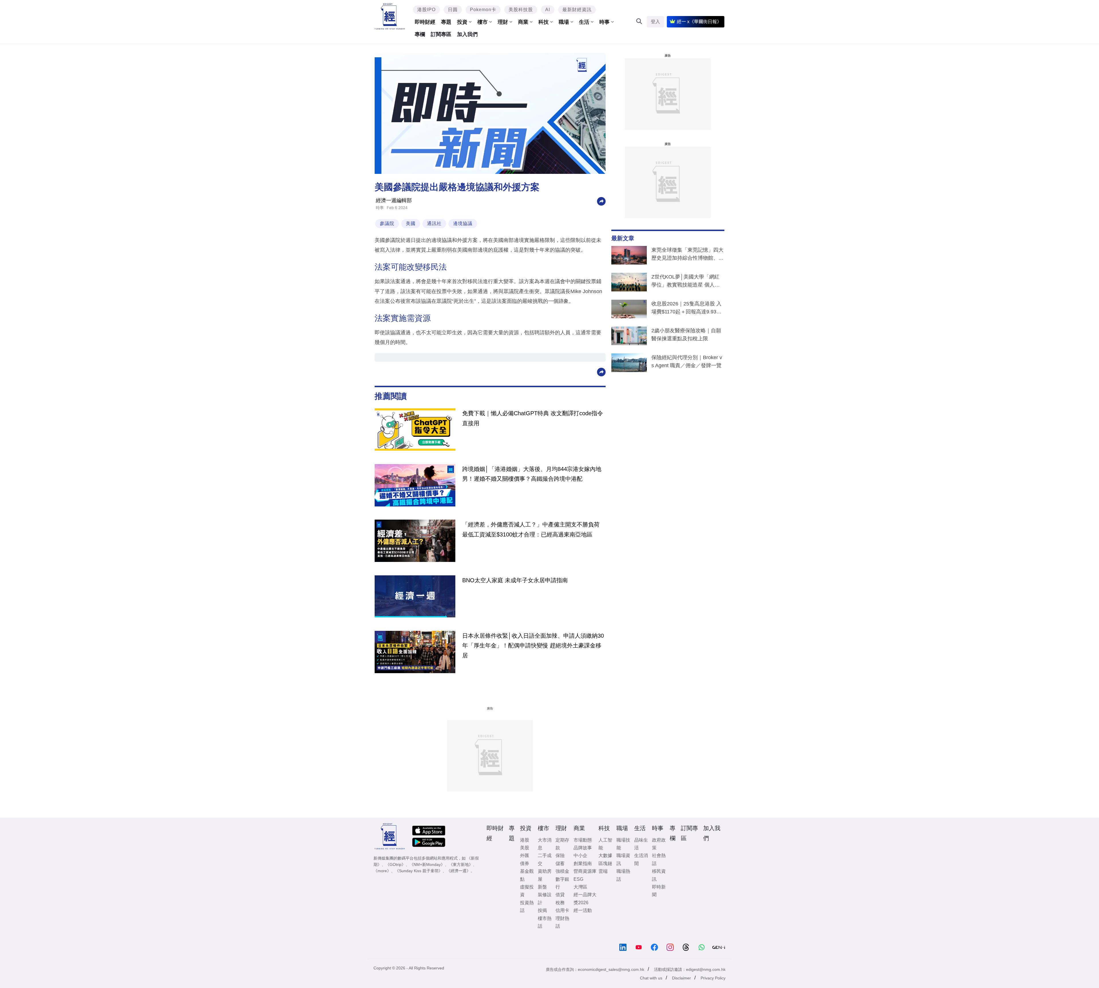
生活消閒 (641, 859)
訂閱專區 (441, 34)
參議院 (387, 223)
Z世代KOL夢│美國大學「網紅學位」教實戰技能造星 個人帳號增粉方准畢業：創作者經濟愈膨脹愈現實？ (687, 282)
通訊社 (434, 223)
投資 (462, 22)
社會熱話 (659, 859)
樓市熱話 (545, 922)
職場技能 (623, 844)
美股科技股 (521, 9)
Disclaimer (681, 978)
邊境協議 (463, 223)
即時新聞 (659, 890)
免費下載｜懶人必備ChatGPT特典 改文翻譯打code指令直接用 (532, 418)
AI (547, 9)
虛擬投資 (527, 890)
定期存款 (562, 844)
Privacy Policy (713, 978)
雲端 (603, 871)
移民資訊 (659, 875)
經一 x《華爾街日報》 (699, 21)
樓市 (482, 22)
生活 (584, 22)
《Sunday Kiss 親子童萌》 (418, 870)
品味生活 (641, 844)
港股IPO (426, 9)
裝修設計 (545, 898)
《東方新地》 (461, 864)
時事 (604, 22)
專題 (446, 22)
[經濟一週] (390, 16)
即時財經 (425, 22)
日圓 (453, 9)
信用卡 (562, 910)
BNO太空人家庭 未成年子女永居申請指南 (515, 580)
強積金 (562, 871)
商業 (523, 22)
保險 (560, 855)
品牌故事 (583, 847)
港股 (524, 840)
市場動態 (583, 840)
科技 (543, 22)
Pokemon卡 (483, 9)
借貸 (560, 894)
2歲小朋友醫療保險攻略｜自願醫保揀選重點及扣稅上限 (686, 334)
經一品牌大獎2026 (585, 898)
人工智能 (605, 844)
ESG (578, 879)
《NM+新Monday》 (427, 864)
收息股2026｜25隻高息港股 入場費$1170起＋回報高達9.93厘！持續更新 (686, 309)
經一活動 (583, 910)
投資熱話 (527, 906)
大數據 (605, 855)
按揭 (542, 910)
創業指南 (583, 863)
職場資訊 (623, 859)
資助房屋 (545, 875)
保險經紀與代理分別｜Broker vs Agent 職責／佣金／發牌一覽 (686, 361)
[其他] (601, 200)
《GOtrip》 (396, 864)
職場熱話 (623, 875)
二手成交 (545, 859)
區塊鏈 (605, 863)
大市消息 (545, 844)
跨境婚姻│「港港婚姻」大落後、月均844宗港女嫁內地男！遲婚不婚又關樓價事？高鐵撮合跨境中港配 (531, 474)
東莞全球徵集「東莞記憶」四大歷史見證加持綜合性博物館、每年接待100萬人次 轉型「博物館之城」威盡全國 (687, 255)
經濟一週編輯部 (394, 200)
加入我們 (467, 34)
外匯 (524, 855)
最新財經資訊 (577, 9)
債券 (524, 863)
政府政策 (659, 844)
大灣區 (580, 886)
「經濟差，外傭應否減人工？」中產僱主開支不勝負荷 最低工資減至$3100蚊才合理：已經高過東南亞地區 (531, 529)
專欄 (420, 34)
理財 (503, 22)
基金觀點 (527, 875)
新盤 (542, 886)
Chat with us (651, 978)
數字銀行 (562, 883)
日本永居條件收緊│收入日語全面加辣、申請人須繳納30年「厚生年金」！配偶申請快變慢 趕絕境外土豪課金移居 (533, 646)
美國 (411, 223)
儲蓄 (560, 863)
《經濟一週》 (458, 870)
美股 (524, 847)
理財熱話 (562, 922)
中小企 (580, 855)
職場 (564, 22)
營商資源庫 (585, 871)
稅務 (560, 902)
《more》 (382, 870)
